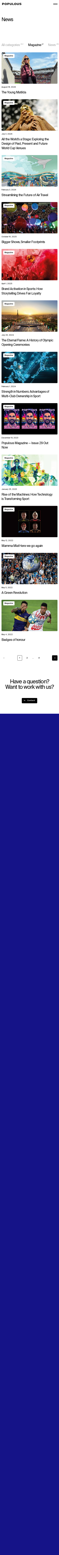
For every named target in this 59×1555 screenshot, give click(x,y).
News (4, 783)
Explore (5, 757)
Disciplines (7, 763)
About (33, 757)
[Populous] (13, 4)
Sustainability (8, 776)
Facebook (35, 783)
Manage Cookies (10, 1543)
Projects (6, 760)
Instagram (35, 780)
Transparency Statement (14, 1540)
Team (33, 760)
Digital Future (8, 780)
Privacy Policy (8, 1533)
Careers (34, 763)
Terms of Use (8, 1536)
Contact (6, 786)
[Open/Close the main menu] (55, 4)
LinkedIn (34, 776)
